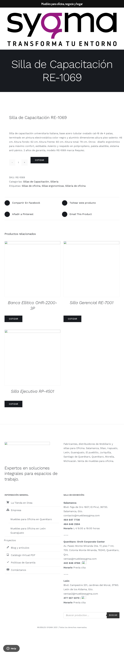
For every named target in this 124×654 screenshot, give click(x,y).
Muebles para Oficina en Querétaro (31, 519)
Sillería (54, 181)
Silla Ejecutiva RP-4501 (32, 391)
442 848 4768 (72, 563)
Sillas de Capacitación (36, 181)
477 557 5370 (71, 598)
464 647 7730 (72, 519)
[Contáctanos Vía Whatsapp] (84, 563)
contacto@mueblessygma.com (82, 515)
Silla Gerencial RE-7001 (91, 302)
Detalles (34, 269)
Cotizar (39, 160)
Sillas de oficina (31, 185)
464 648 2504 (72, 524)
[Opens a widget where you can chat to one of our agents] (11, 648)
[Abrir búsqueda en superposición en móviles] (91, 615)
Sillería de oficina (75, 185)
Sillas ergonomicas (53, 185)
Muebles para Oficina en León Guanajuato (28, 530)
